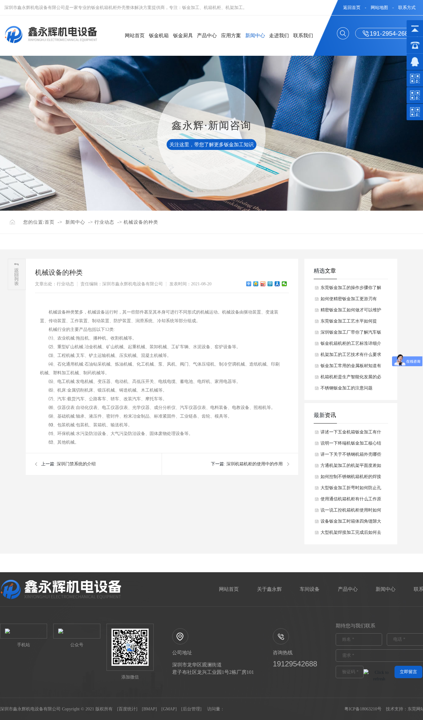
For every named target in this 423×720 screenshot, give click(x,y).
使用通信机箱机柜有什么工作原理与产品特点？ (351, 501)
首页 (50, 222)
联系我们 (303, 35)
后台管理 (191, 709)
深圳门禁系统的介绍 (76, 464)
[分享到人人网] (277, 283)
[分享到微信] (284, 283)
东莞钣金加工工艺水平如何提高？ (349, 323)
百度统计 (127, 709)
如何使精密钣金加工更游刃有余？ (349, 300)
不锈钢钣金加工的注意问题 (347, 388)
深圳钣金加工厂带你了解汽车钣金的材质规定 (351, 334)
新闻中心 (255, 35)
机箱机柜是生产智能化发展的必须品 (351, 379)
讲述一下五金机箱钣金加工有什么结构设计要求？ (351, 434)
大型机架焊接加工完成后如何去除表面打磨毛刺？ (351, 534)
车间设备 (310, 589)
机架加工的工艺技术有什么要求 (351, 354)
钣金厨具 (183, 35)
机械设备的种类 (141, 222)
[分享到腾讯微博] (270, 283)
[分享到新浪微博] (263, 283)
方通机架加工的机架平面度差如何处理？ (351, 467)
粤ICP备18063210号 (363, 709)
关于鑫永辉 (269, 589)
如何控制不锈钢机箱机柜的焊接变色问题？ (351, 478)
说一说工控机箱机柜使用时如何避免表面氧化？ (351, 512)
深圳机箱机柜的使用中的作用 (254, 464)
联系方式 (407, 7)
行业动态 (104, 222)
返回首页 (351, 7)
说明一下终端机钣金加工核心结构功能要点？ (351, 445)
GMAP (169, 709)
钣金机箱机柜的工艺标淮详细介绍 (351, 345)
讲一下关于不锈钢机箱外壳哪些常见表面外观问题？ (351, 456)
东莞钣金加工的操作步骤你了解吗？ (351, 289)
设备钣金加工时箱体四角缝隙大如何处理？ (351, 523)
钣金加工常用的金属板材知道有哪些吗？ (351, 367)
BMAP (149, 709)
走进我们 (279, 35)
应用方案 (231, 35)
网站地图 (379, 7)
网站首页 (135, 35)
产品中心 (207, 35)
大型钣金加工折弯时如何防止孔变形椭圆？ (351, 489)
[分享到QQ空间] (256, 283)
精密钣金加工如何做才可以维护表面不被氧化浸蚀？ (351, 312)
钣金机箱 (159, 35)
